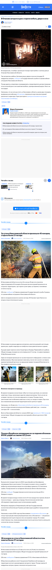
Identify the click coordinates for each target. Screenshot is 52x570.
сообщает (10, 492)
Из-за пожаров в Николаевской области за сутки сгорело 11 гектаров (22, 129)
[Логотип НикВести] (26, 7)
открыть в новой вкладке (46, 238)
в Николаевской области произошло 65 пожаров (33, 405)
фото (33, 12)
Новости (6, 16)
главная (14, 12)
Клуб (47, 7)
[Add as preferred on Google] (12, 7)
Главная (2, 16)
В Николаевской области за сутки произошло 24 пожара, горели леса (22, 126)
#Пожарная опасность (17, 534)
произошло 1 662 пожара (41, 413)
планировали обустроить (38, 513)
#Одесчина (14, 429)
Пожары (26, 123)
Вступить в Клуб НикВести (27, 208)
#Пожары (4, 102)
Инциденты (11, 16)
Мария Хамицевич (8, 22)
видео (38, 12)
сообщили (17, 78)
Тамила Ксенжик (16, 438)
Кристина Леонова (18, 543)
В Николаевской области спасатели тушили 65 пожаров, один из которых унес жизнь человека (25, 133)
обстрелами (21, 94)
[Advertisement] (26, 159)
